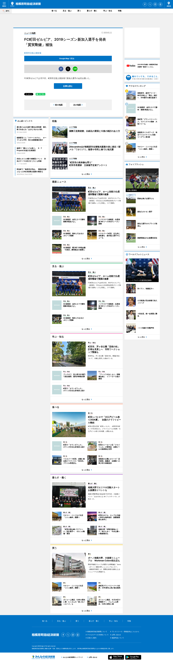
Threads (160, 4)
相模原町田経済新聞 (25, 4)
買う (79, 11)
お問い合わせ (116, 635)
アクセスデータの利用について (98, 635)
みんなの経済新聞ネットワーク (43, 657)
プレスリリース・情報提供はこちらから (125, 631)
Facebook (145, 4)
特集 (120, 11)
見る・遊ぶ (67, 11)
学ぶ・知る (107, 11)
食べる (54, 11)
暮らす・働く (92, 11)
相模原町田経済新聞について (97, 631)
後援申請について (118, 638)
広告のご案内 (91, 638)
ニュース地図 (30, 33)
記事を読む (68, 86)
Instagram (155, 4)
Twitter (150, 4)
